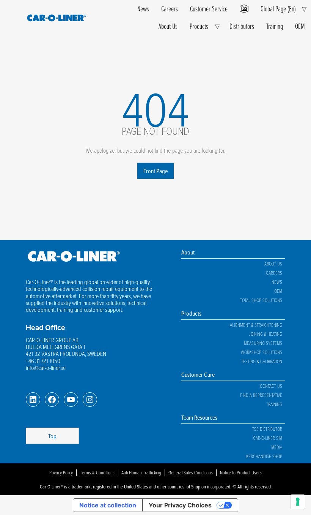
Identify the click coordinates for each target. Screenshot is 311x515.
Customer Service (209, 8)
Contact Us (271, 385)
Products (199, 26)
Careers (169, 8)
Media (276, 447)
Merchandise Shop (263, 456)
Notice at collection (107, 505)
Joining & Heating (265, 333)
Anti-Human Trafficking (141, 472)
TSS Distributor (267, 428)
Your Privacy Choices (180, 505)
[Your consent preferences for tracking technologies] (298, 501)
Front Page (155, 171)
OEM (300, 26)
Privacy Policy (61, 472)
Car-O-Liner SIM (267, 437)
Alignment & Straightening (256, 324)
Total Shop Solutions (261, 300)
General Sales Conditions (190, 472)
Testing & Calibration (261, 361)
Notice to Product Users (241, 472)
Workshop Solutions (261, 352)
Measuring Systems (263, 343)
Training (274, 26)
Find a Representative (261, 395)
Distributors (241, 26)
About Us (168, 26)
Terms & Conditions (97, 472)
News (143, 8)
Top (52, 436)
